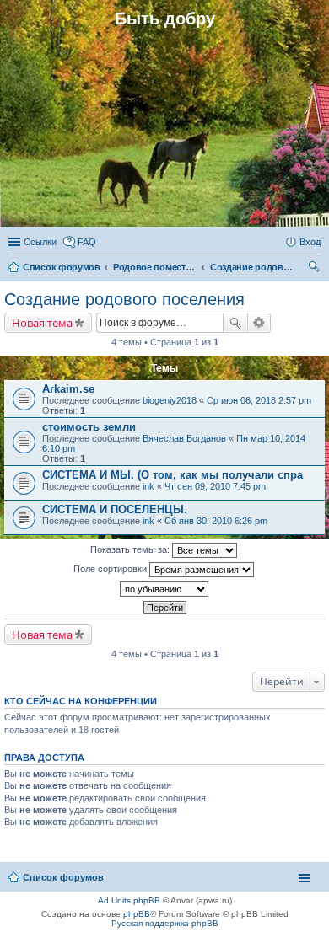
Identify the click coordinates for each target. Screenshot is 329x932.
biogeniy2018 (170, 400)
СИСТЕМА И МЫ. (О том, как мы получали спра (172, 475)
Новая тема (42, 322)
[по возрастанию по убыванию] (164, 589)
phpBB (136, 914)
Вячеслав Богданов (184, 438)
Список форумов (63, 877)
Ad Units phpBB (129, 900)
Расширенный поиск (259, 323)
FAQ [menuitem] (87, 242)
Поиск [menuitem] (315, 269)
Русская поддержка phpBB (164, 923)
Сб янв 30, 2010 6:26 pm (215, 521)
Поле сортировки (111, 569)
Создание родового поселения (124, 299)
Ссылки (40, 242)
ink (148, 486)
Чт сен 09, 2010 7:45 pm (215, 486)
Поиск (235, 323)
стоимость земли (89, 426)
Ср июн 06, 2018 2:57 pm (259, 400)
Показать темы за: (131, 549)
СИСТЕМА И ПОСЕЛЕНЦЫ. (114, 509)
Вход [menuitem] (310, 242)
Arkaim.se (68, 389)
